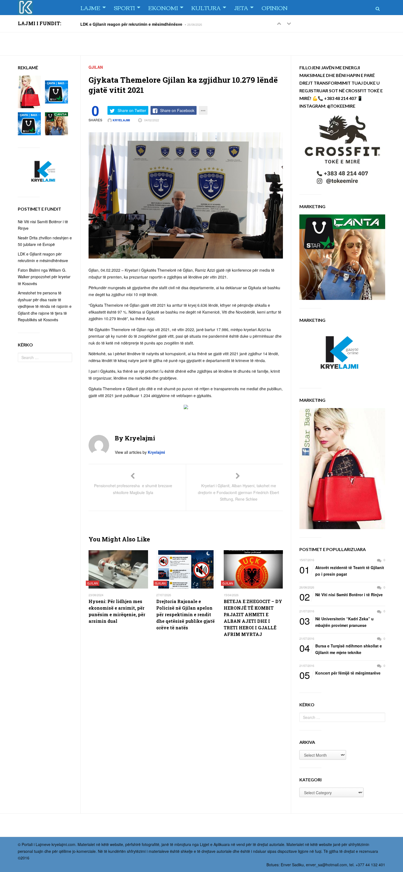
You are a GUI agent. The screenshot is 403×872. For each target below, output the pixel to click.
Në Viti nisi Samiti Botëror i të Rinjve (341, 594)
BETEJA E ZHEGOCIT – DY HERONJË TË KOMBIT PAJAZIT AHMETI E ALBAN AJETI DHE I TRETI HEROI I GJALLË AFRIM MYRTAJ (253, 617)
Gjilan (96, 67)
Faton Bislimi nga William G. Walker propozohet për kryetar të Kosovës (44, 276)
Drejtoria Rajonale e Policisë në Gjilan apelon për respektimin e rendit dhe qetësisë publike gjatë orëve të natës (185, 614)
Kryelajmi (121, 120)
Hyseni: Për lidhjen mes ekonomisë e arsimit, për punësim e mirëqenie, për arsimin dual (117, 611)
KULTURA (206, 7)
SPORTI (124, 7)
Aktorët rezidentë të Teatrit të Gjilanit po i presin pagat (341, 570)
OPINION (275, 7)
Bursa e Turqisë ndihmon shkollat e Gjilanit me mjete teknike (340, 648)
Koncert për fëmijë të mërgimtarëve (340, 673)
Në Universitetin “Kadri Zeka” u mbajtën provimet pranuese (336, 621)
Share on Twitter (132, 110)
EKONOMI (163, 7)
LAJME (90, 7)
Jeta (241, 7)
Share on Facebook (177, 110)
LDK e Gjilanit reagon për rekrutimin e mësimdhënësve (131, 24)
